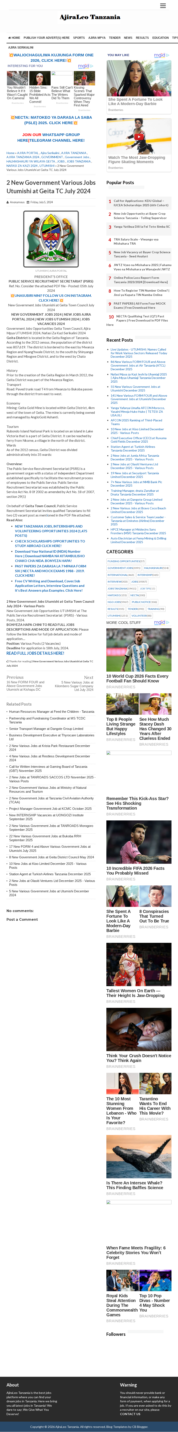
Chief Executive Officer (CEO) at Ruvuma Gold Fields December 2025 (138, 439)
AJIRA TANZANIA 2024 (23, 157)
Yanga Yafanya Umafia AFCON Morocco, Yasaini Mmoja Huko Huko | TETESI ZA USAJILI (138, 411)
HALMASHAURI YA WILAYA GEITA (31, 161)
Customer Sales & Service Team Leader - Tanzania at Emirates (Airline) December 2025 (138, 520)
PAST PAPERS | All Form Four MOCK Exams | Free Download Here (140, 306)
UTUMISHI (47, 165)
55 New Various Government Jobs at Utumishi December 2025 (135, 388)
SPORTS (79, 37)
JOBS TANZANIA (79, 161)
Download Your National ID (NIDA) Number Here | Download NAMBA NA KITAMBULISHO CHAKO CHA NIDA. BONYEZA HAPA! (50, 556)
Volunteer (139, 615)
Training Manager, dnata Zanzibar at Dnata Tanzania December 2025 (135, 492)
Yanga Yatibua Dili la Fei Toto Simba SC (142, 226)
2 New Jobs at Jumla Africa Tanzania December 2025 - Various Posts (135, 457)
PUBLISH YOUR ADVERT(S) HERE (47, 37)
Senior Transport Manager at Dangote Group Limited (46, 729)
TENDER (114, 37)
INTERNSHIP (145, 574)
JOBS (61, 161)
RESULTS (142, 37)
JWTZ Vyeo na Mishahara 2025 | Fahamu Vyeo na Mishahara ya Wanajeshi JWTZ (142, 267)
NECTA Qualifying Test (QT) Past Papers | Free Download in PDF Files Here (137, 320)
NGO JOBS (114, 602)
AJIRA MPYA (96, 37)
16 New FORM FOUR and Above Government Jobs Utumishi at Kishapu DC (25, 685)
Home (15, 37)
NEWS (128, 37)
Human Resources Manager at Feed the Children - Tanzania (51, 711)
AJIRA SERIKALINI (20, 47)
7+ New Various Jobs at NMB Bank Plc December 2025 (136, 483)
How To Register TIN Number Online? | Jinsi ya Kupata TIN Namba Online (141, 293)
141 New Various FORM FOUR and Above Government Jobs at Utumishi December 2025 (139, 399)
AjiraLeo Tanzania (67, 1427)
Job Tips (145, 588)
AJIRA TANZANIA (73, 153)
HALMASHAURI (153, 568)
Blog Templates (117, 1427)
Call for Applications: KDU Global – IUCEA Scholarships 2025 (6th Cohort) (141, 203)
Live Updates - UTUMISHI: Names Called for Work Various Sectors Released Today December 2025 (139, 353)
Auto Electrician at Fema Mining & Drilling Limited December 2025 (138, 540)
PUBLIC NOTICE (141, 602)
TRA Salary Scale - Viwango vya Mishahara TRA (136, 241)
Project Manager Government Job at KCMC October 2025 (50, 808)
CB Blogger (139, 1427)
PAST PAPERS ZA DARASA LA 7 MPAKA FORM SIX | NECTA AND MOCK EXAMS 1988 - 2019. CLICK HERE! (50, 570)
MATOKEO (114, 595)
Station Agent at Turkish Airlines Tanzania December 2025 (50, 874)
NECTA (134, 595)
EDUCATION (160, 37)
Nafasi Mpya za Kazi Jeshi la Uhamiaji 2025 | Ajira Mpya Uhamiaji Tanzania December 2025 (139, 377)
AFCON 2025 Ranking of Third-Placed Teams (136, 422)
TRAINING (154, 608)
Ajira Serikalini (50, 153)
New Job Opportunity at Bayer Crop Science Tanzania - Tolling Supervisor (140, 216)
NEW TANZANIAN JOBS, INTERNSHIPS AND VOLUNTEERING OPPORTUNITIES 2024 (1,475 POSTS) (51, 530)
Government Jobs (77, 157)
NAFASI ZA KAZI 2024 (22, 165)
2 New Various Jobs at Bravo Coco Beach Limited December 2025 (138, 510)
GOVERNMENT (52, 157)
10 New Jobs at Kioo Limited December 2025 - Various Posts (137, 431)
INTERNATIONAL (118, 574)
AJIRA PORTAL (28, 153)
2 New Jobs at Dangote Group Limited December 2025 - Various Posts (136, 501)
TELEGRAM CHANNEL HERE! (57, 140)
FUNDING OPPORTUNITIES (124, 561)
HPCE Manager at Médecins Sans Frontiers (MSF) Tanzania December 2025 (138, 531)
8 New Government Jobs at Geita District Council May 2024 (51, 857)
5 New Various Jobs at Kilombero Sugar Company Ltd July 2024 (74, 686)
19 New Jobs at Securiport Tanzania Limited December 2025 (135, 475)
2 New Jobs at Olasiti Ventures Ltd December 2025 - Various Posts (134, 466)
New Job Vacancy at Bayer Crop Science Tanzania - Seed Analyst (142, 254)
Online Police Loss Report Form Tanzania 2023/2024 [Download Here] (141, 280)
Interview (114, 581)
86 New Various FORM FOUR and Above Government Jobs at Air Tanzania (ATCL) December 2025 (138, 365)
